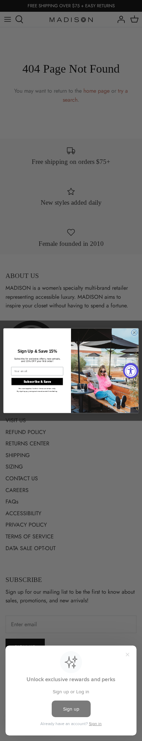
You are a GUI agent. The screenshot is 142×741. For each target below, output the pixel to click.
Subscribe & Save (37, 381)
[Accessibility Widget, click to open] (131, 370)
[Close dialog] (134, 332)
